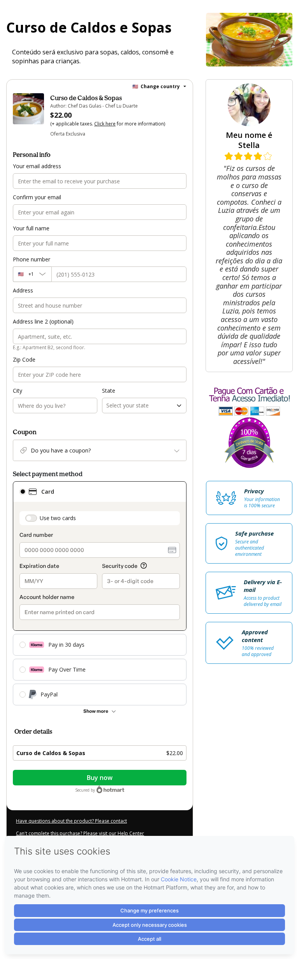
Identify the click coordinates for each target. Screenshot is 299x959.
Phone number (31, 259)
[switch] (31, 518)
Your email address (37, 166)
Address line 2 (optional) (43, 321)
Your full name (31, 228)
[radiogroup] (99, 593)
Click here (105, 123)
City (17, 390)
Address (23, 290)
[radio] (22, 492)
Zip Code (24, 359)
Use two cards (58, 518)
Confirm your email (37, 197)
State (108, 390)
